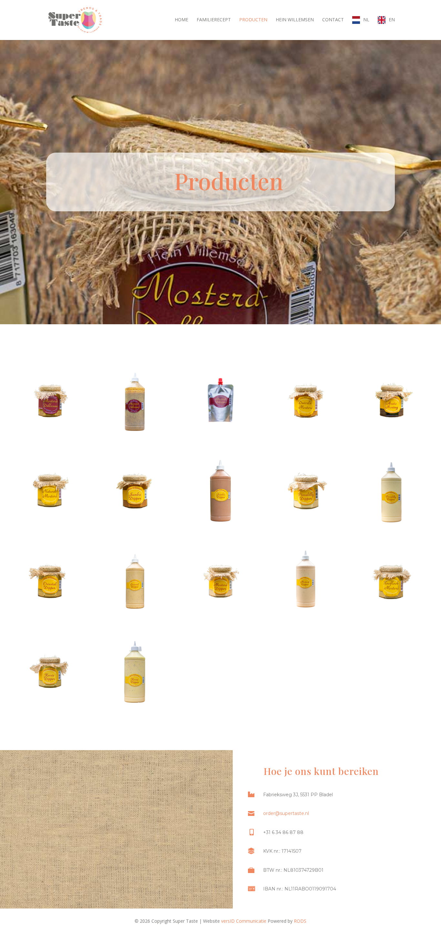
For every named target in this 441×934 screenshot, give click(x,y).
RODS (300, 921)
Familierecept (214, 20)
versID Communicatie (243, 921)
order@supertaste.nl (286, 813)
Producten (253, 20)
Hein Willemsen (295, 20)
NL (366, 19)
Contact (333, 20)
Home (181, 20)
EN (392, 19)
